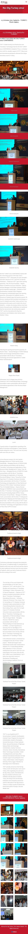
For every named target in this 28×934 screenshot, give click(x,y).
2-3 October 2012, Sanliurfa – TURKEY (13, 20)
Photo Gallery (14, 22)
